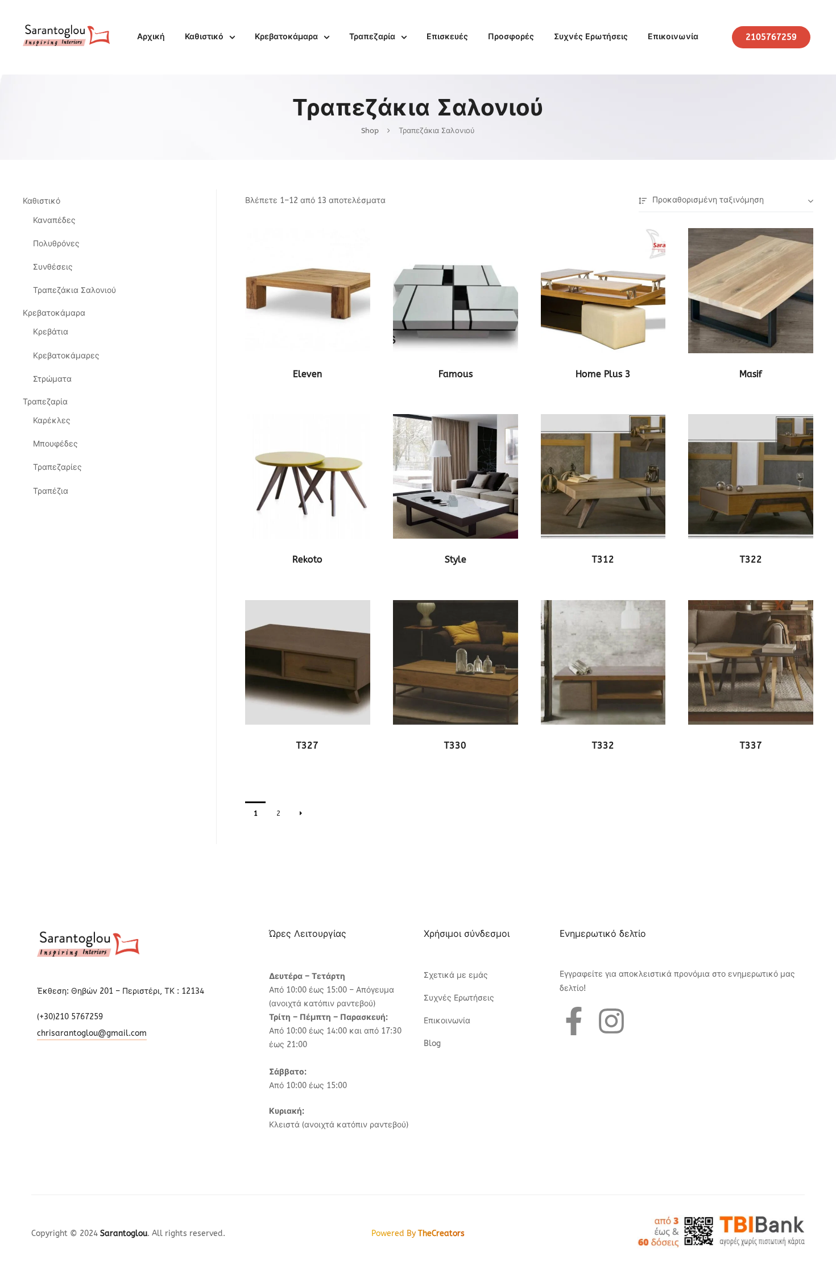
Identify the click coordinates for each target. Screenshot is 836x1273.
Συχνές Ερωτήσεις (591, 37)
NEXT (301, 813)
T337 (751, 745)
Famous (455, 374)
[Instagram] (611, 1021)
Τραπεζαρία (372, 37)
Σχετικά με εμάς (456, 975)
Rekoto (307, 559)
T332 (603, 745)
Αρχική (151, 37)
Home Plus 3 (603, 374)
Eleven (307, 374)
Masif (750, 374)
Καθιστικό (204, 37)
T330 (455, 745)
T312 (603, 559)
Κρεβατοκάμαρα (286, 37)
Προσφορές (511, 37)
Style (455, 559)
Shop (370, 130)
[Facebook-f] (574, 1021)
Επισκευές (447, 37)
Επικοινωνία (673, 37)
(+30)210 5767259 (70, 1017)
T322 (751, 559)
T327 (307, 745)
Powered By (418, 1233)
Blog (432, 1043)
